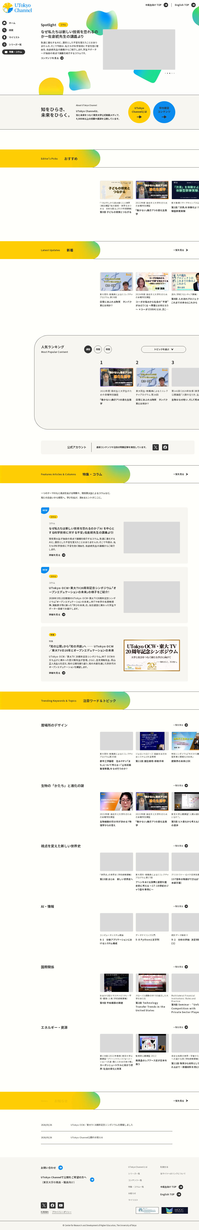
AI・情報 (47, 906)
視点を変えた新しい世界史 (61, 845)
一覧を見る (178, 249)
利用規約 (45, 1212)
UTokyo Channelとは (137, 1166)
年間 (108, 349)
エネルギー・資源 (54, 1027)
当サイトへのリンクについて (173, 1173)
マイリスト (133, 1199)
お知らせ (132, 1193)
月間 (98, 349)
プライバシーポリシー (62, 1212)
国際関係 (47, 966)
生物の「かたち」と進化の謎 (62, 785)
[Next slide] (181, 49)
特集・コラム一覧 (136, 1186)
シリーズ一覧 (134, 1173)
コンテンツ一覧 (135, 1180)
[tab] (165, 73)
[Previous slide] (34, 49)
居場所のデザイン (54, 725)
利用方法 (164, 1166)
